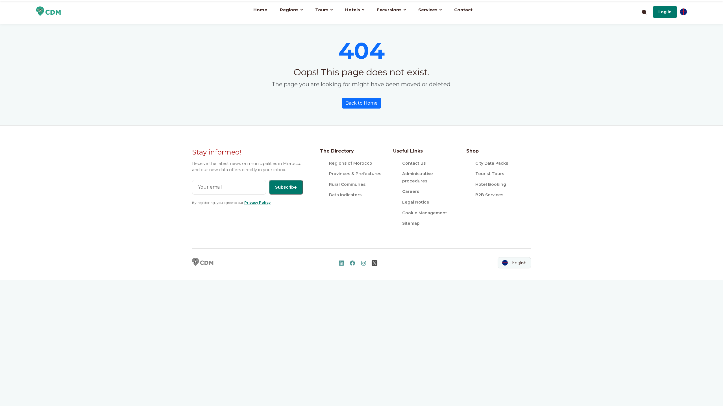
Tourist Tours (489, 173)
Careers (410, 191)
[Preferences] (683, 11)
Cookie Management (424, 212)
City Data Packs (491, 163)
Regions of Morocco (350, 163)
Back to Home (361, 103)
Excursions (389, 9)
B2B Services (489, 194)
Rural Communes (347, 184)
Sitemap (411, 223)
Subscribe (286, 187)
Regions (289, 9)
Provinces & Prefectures (355, 173)
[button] (665, 12)
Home (260, 9)
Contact (463, 9)
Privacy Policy (257, 202)
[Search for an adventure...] (644, 12)
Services (427, 9)
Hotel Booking (490, 184)
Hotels (352, 9)
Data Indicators (345, 194)
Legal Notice (415, 202)
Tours (321, 9)
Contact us (414, 163)
